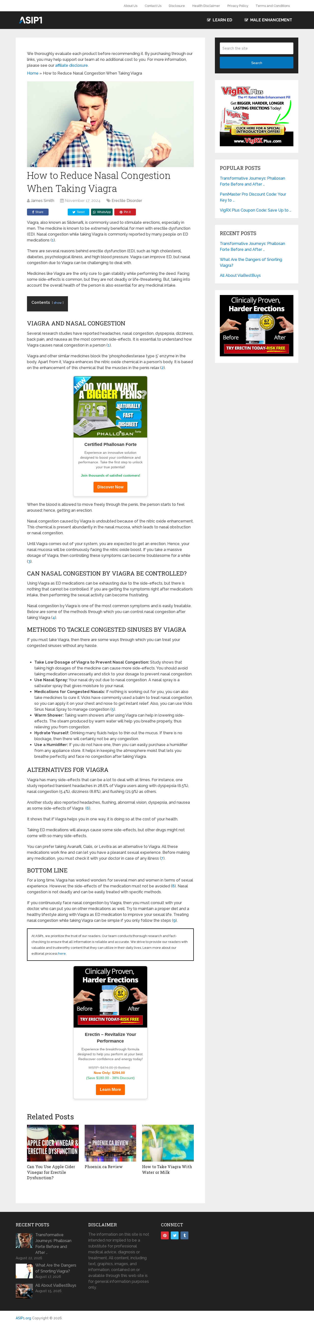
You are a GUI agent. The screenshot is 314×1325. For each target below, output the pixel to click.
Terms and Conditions (273, 6)
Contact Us (153, 6)
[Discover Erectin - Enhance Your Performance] (110, 997)
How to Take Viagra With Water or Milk (167, 1169)
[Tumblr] (184, 1235)
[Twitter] (175, 1235)
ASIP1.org (23, 1318)
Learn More (110, 1089)
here (62, 953)
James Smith (42, 200)
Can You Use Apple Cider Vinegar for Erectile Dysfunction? (51, 1172)
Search (256, 63)
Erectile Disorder (127, 200)
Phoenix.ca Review (104, 1166)
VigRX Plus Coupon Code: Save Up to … (255, 210)
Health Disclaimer (206, 6)
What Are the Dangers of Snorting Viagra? (251, 262)
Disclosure (177, 6)
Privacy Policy (237, 6)
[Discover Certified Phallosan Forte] (110, 407)
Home (33, 73)
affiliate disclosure (71, 65)
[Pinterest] (165, 1235)
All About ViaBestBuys (240, 275)
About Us (130, 6)
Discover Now (110, 487)
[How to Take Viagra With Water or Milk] (168, 1143)
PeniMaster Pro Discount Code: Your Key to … (253, 197)
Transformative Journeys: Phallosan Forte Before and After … (252, 181)
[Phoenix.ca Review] (110, 1143)
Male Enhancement (270, 20)
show (58, 303)
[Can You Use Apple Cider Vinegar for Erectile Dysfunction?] (53, 1143)
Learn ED (222, 20)
